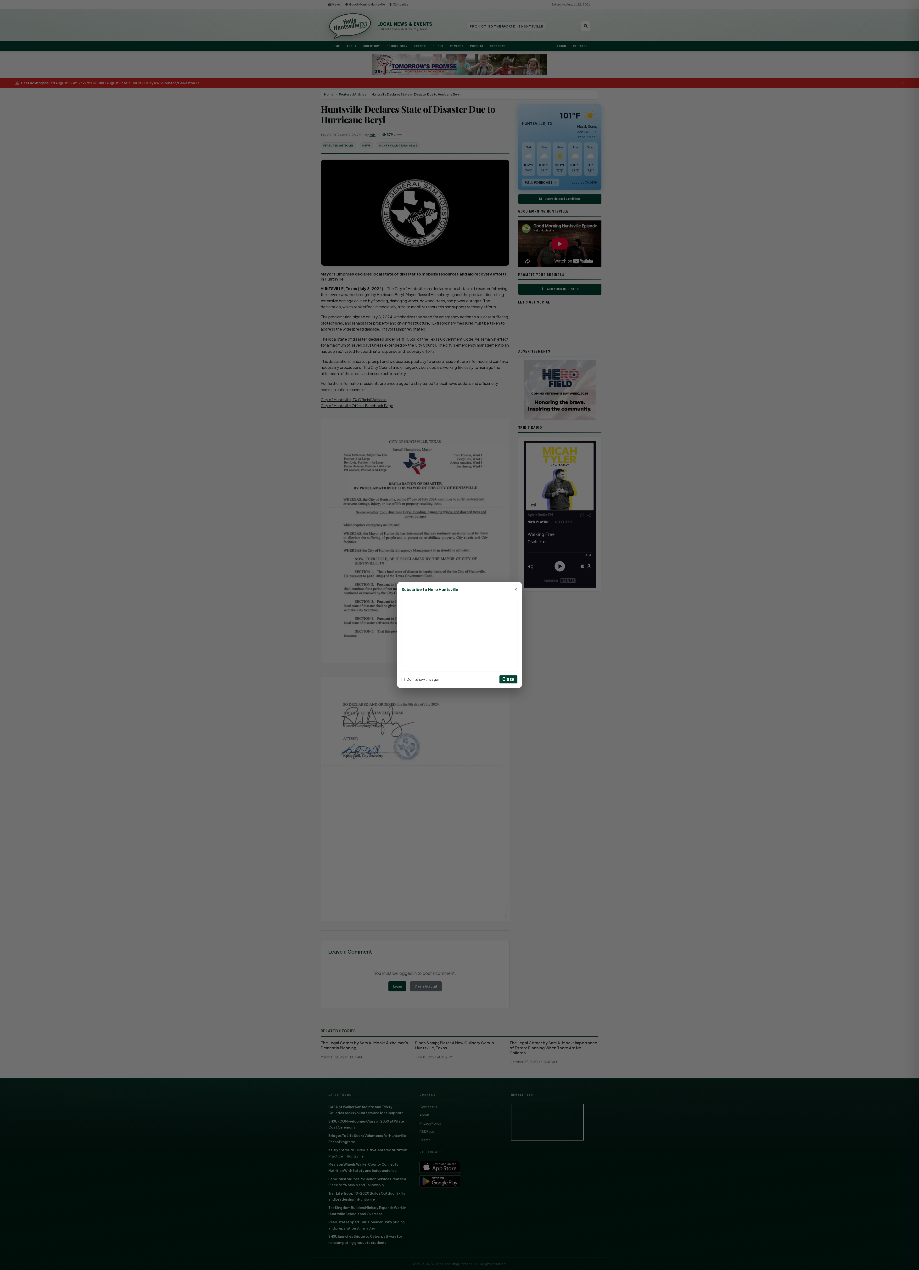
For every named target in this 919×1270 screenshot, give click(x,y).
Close (508, 679)
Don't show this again (423, 679)
